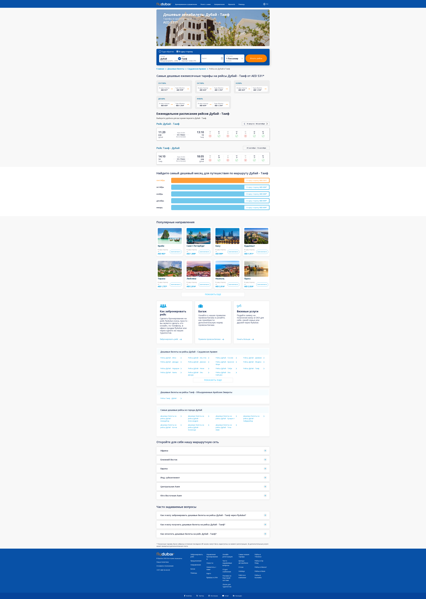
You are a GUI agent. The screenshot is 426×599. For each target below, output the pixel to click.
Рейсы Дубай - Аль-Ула (197, 358)
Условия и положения (164, 566)
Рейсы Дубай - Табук (224, 368)
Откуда (162, 56)
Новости (209, 563)
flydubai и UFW (212, 577)
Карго (208, 573)
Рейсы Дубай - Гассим (224, 358)
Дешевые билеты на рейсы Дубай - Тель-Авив (224, 427)
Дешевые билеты (175, 69)
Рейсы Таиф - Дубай (168, 398)
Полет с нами (206, 4)
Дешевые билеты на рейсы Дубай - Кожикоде (196, 427)
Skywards (231, 4)
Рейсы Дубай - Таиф (251, 368)
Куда (183, 56)
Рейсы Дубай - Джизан (197, 362)
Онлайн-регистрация (228, 555)
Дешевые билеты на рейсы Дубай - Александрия (196, 418)
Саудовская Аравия (196, 69)
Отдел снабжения (227, 570)
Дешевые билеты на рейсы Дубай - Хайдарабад (251, 418)
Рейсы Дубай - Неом (196, 368)
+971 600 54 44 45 (163, 570)
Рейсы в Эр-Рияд (259, 562)
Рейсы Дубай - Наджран (169, 368)
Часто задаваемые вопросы (227, 563)
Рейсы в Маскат (261, 567)
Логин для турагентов (227, 585)
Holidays (242, 571)
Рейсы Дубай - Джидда (169, 362)
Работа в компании (242, 576)
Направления (219, 4)
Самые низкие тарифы (244, 555)
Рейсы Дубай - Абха (168, 358)
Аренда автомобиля (243, 562)
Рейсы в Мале (260, 571)
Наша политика (162, 562)
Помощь (242, 4)
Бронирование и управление (186, 4)
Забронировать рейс (196, 555)
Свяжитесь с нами (211, 568)
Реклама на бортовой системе (227, 578)
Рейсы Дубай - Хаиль (168, 372)
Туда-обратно (168, 51)
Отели (241, 567)
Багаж (192, 569)
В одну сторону (186, 51)
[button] (213, 450)
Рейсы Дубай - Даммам (252, 358)
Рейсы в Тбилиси (258, 555)
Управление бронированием (212, 556)
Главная (160, 69)
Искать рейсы (256, 58)
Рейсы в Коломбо (258, 576)
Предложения (195, 561)
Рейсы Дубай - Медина (252, 362)
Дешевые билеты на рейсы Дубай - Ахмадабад (168, 418)
